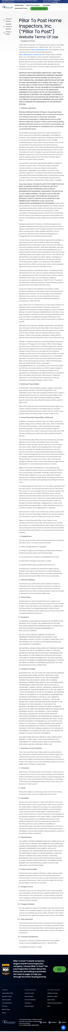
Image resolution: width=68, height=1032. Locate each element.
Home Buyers (19, 5)
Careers (4, 1013)
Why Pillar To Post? (7, 996)
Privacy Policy (25, 1025)
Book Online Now (39, 8)
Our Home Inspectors (30, 999)
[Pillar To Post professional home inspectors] (7, 7)
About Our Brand (6, 999)
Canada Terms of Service (9, 26)
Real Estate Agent (29, 1006)
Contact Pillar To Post (7, 993)
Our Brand (46, 5)
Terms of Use (35, 1025)
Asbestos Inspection (52, 993)
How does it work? (29, 993)
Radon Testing (51, 999)
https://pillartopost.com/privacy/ (30, 54)
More (48, 1006)
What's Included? (29, 996)
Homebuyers (28, 1003)
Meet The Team (6, 1009)
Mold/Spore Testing (52, 996)
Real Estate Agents (33, 5)
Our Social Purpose (7, 1003)
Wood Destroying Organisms (54, 1003)
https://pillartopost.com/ (40, 50)
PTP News (4, 1006)
